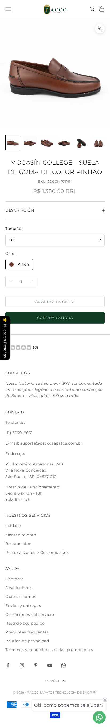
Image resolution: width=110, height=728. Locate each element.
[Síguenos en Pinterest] (35, 665)
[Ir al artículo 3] (47, 142)
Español (52, 681)
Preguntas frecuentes (27, 632)
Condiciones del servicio (29, 614)
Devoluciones (19, 587)
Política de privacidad (27, 641)
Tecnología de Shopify (76, 692)
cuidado (13, 525)
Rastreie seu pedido (25, 623)
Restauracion (18, 543)
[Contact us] (99, 717)
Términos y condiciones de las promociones (49, 649)
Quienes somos (20, 596)
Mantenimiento (20, 534)
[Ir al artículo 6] (98, 142)
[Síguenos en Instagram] (22, 665)
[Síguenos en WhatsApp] (63, 665)
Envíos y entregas (23, 605)
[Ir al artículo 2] (29, 142)
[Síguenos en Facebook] (8, 665)
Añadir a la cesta (55, 301)
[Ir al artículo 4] (64, 142)
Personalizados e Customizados (37, 552)
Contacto (14, 579)
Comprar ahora (55, 318)
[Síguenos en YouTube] (49, 665)
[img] (18, 347)
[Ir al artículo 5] (81, 142)
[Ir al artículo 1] (12, 142)
